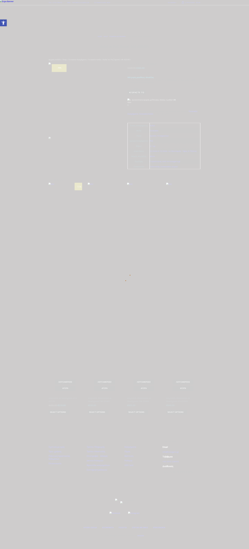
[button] (3, 22)
